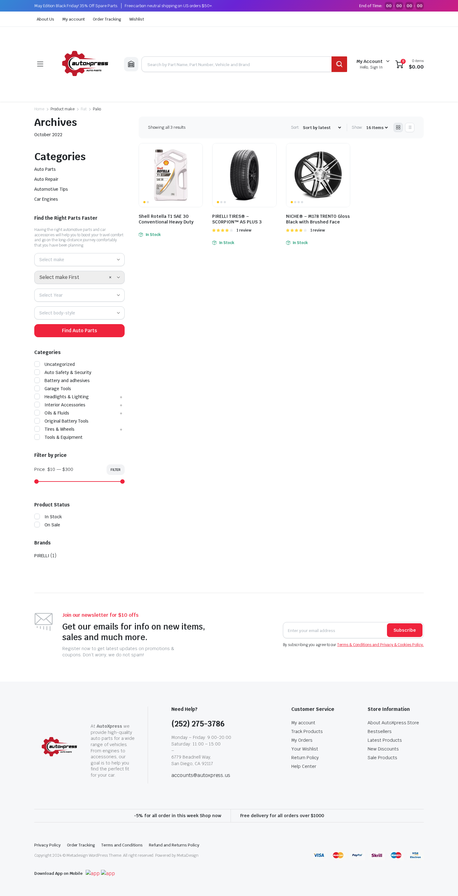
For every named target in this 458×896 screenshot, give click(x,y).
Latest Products (385, 740)
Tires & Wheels (59, 429)
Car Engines (46, 199)
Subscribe (405, 630)
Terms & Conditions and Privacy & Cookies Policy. (380, 644)
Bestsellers (380, 731)
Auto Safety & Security (68, 372)
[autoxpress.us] (83, 64)
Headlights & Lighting (67, 397)
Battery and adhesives (67, 380)
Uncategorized (60, 364)
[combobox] (79, 259)
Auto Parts (45, 169)
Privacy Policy (47, 845)
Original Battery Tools (66, 421)
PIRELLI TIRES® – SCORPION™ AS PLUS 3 (237, 219)
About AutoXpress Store (393, 723)
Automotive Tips (51, 189)
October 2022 (48, 134)
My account (73, 19)
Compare (197, 152)
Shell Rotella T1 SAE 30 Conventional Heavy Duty (166, 219)
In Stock (53, 517)
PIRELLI (41, 555)
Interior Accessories (65, 405)
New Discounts (383, 749)
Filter (116, 469)
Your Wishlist (304, 749)
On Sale (52, 525)
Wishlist (136, 19)
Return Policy (305, 757)
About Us (45, 19)
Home (39, 109)
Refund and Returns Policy (174, 845)
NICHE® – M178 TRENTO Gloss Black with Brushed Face (318, 219)
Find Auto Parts (79, 330)
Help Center (303, 766)
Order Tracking (107, 19)
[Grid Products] (398, 127)
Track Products (307, 731)
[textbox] (54, 259)
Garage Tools (58, 388)
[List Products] (409, 127)
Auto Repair (46, 179)
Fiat (84, 109)
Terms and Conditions (121, 845)
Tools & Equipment (64, 437)
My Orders (301, 740)
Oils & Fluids (57, 413)
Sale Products (382, 757)
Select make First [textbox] (59, 277)
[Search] (339, 64)
